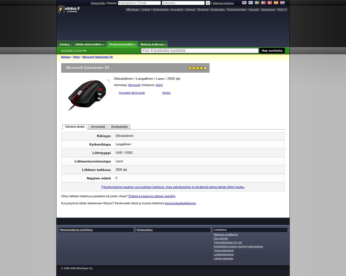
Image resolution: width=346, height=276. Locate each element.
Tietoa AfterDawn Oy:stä (228, 242)
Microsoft (134, 85)
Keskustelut (119, 126)
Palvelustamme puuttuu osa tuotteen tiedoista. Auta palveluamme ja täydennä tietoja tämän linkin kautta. (173, 187)
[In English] (244, 3)
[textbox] (200, 50)
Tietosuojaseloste (224, 250)
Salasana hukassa (223, 3)
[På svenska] (257, 3)
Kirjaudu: (112, 3)
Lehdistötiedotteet (224, 254)
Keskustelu (218, 9)
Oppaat (190, 9)
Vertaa (166, 93)
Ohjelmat (203, 9)
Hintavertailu (161, 9)
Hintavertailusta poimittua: (76, 229)
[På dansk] (270, 3)
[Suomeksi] (251, 3)
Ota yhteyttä (221, 238)
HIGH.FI (282, 9)
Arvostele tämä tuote (132, 93)
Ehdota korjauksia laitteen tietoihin (152, 196)
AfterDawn (132, 9)
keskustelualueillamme (180, 203)
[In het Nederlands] (282, 3)
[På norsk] (263, 3)
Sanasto (253, 9)
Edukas (65, 56)
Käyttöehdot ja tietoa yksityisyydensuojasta (238, 246)
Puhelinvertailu (236, 9)
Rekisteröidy (98, 3)
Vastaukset (268, 9)
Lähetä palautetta (223, 258)
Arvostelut (177, 9)
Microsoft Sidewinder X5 (98, 56)
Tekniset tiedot (74, 126)
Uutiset (145, 9)
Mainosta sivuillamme (226, 234)
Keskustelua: (145, 229)
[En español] (276, 3)
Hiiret (76, 56)
